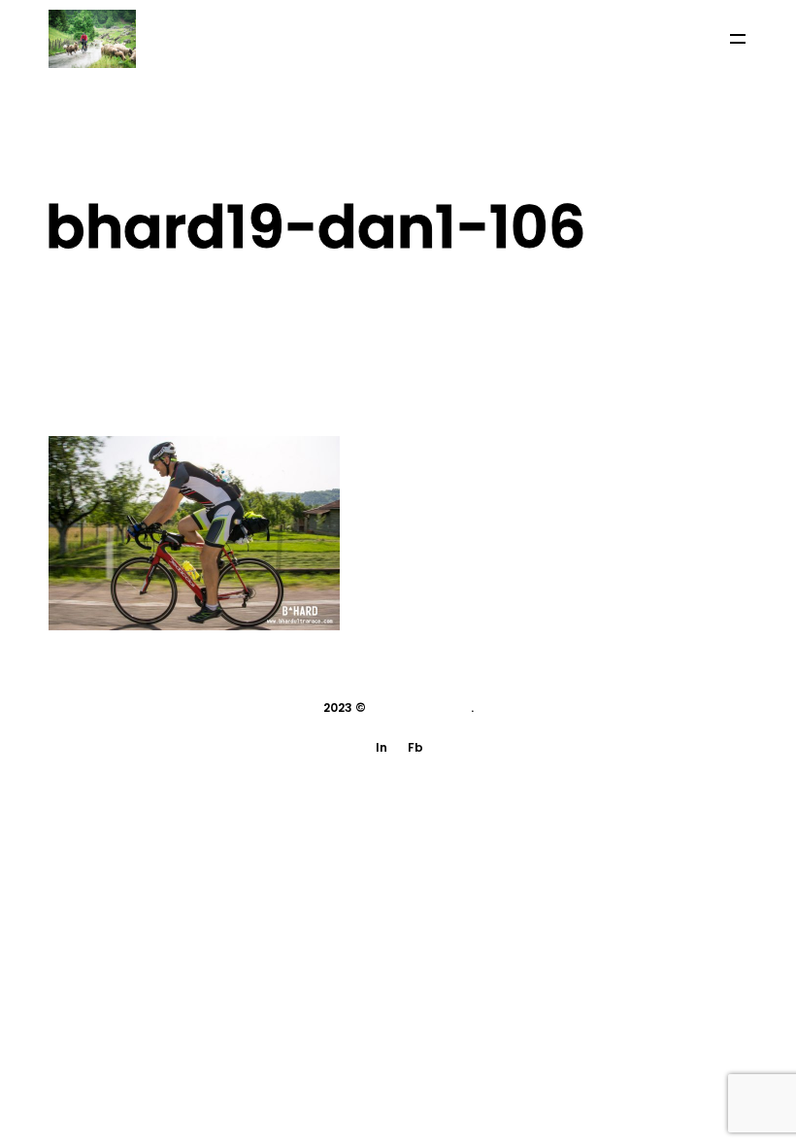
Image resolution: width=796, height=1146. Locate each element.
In (381, 747)
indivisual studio (420, 707)
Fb (415, 747)
